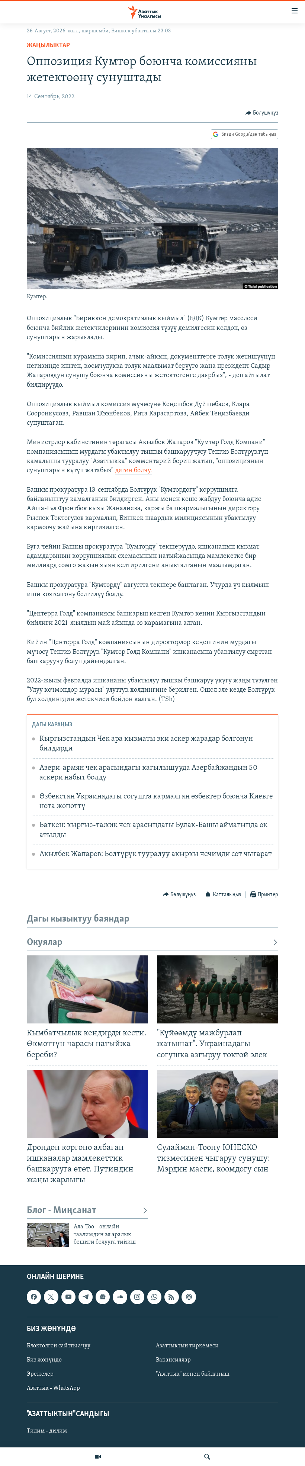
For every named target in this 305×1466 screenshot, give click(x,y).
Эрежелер (40, 1374)
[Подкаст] (189, 1297)
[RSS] (171, 1297)
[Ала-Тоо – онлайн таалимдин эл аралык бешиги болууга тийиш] (48, 1235)
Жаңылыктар (48, 45)
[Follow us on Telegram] (85, 1297)
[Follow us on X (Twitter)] (51, 1297)
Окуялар (44, 943)
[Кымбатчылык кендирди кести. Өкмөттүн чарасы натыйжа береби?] (87, 989)
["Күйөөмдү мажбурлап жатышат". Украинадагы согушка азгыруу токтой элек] (217, 989)
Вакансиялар (173, 1360)
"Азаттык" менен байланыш (192, 1374)
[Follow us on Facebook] (34, 1297)
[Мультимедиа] (98, 1456)
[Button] (262, 113)
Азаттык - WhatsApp (53, 1388)
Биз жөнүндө (44, 1360)
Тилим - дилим (47, 1431)
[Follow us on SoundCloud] (120, 1297)
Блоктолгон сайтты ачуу (58, 1346)
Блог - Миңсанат (61, 1211)
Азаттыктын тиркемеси (187, 1346)
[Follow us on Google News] (103, 1297)
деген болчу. (133, 470)
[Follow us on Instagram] (137, 1297)
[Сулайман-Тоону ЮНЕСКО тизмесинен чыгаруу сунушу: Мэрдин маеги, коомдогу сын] (217, 1104)
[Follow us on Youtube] (68, 1297)
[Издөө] (207, 1456)
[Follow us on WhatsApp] (154, 1297)
